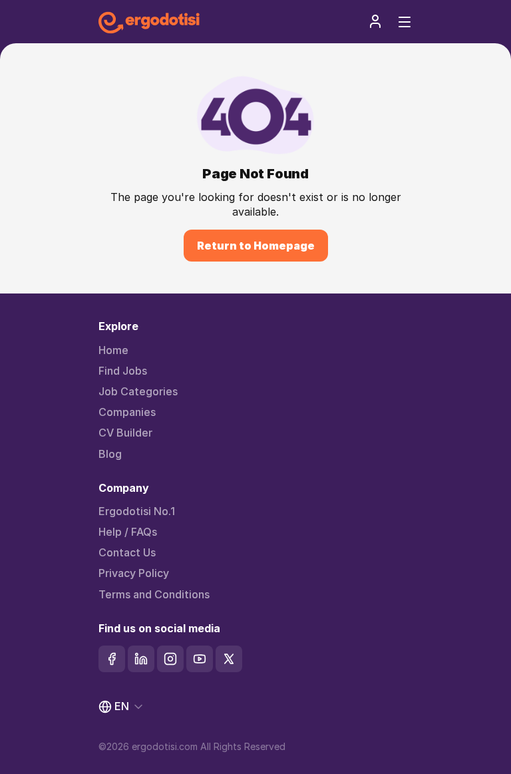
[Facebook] (111, 659)
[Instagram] (170, 659)
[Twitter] (229, 659)
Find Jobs (122, 371)
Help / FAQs (127, 532)
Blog (110, 454)
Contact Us (127, 552)
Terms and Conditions (154, 594)
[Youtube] (199, 659)
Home (113, 350)
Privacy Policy (133, 573)
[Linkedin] (141, 659)
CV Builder (125, 433)
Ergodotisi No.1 (136, 511)
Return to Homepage (256, 245)
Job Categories (138, 391)
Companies (127, 412)
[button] (375, 21)
